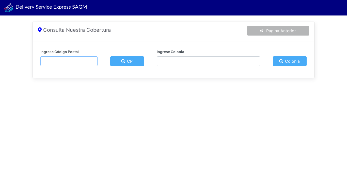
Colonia (292, 61)
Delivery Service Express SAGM (50, 7)
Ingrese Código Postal (59, 52)
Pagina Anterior (280, 30)
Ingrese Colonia (170, 52)
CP (129, 61)
